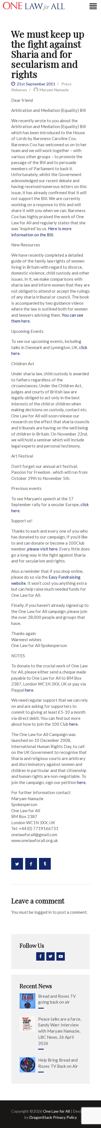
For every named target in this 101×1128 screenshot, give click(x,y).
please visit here (42, 548)
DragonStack (40, 1117)
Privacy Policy (64, 1117)
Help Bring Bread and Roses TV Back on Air (58, 1063)
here (29, 689)
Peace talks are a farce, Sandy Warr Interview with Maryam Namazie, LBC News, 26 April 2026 (59, 1031)
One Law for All (56, 1111)
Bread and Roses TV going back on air (57, 999)
